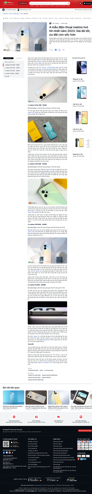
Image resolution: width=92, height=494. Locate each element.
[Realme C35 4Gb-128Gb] (81, 68)
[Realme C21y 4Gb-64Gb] (81, 93)
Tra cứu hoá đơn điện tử (33, 457)
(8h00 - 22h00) (9, 467)
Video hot (51, 18)
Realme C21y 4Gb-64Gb (78, 106)
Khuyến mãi (28, 18)
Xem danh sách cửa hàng (85, 430)
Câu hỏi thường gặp (32, 464)
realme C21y (31, 112)
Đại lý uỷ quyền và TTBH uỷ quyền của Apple (39, 455)
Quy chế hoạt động (32, 443)
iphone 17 (32, 5)
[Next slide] (32, 9)
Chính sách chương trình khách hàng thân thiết (64, 459)
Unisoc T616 (31, 212)
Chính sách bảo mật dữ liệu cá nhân (61, 455)
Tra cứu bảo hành (32, 459)
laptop (37, 5)
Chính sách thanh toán (58, 462)
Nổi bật (6, 18)
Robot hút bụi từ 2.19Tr (25, 9)
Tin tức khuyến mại (32, 448)
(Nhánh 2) (8, 463)
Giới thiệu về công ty (33, 441)
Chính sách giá (56, 464)
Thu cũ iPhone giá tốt (10, 9)
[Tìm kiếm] (68, 3)
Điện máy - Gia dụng (19, 18)
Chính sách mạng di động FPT (60, 453)
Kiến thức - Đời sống (64, 18)
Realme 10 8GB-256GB (78, 131)
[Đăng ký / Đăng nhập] (80, 3)
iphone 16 (47, 5)
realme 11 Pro (48, 362)
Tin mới (11, 18)
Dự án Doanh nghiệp (33, 446)
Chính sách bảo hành (58, 441)
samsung (42, 5)
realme (39, 61)
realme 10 (36, 336)
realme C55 (31, 231)
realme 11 (40, 362)
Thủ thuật (45, 18)
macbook (52, 5)
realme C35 (49, 169)
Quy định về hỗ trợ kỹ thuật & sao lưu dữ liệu (63, 457)
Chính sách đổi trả (57, 443)
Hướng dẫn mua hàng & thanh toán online (37, 453)
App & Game (78, 18)
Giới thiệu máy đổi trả (33, 450)
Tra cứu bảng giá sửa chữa (34, 462)
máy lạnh (57, 5)
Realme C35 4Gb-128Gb (78, 81)
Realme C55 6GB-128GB (78, 156)
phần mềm (63, 5)
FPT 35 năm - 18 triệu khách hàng (48, 67)
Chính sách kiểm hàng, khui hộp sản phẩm (63, 448)
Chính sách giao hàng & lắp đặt (60, 450)
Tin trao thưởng (86, 18)
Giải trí (56, 18)
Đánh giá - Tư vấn (36, 18)
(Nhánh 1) (8, 459)
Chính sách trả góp (57, 446)
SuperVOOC (46, 339)
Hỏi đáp (72, 18)
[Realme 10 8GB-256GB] (81, 118)
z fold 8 (68, 5)
